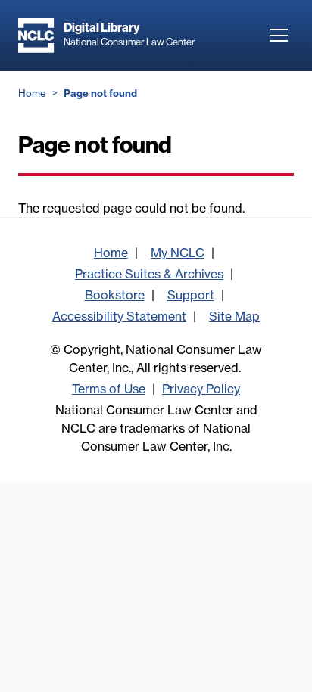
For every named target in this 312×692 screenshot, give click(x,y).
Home (32, 93)
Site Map (234, 316)
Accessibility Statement (119, 316)
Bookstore (115, 295)
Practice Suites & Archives (149, 273)
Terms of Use (108, 388)
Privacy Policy (201, 388)
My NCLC (177, 252)
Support (190, 295)
